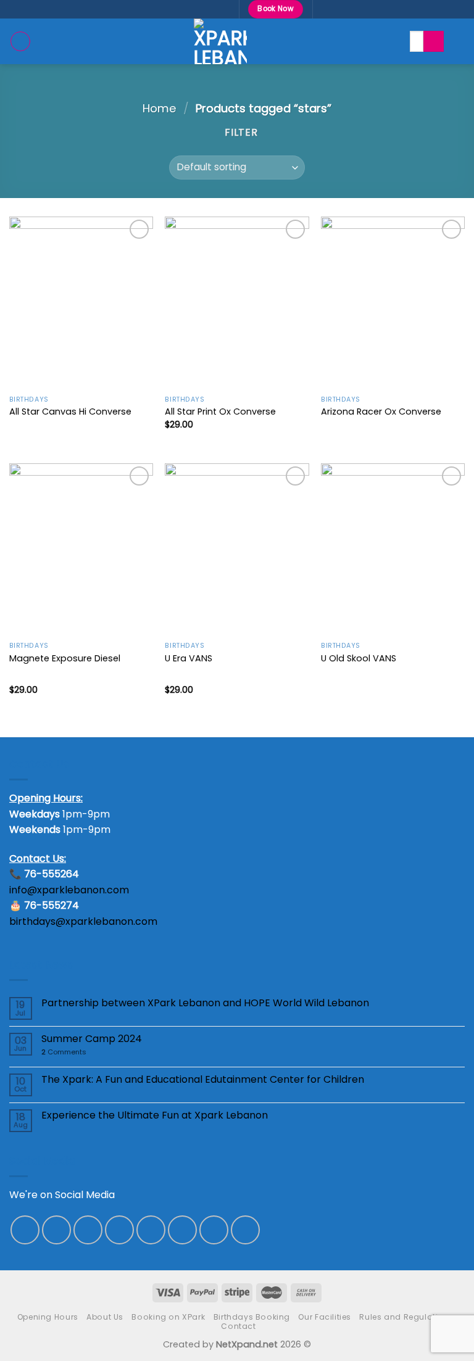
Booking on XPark (168, 1317)
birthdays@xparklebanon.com (83, 921)
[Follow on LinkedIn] (213, 1229)
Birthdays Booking (252, 1317)
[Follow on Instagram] (56, 1229)
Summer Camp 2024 (91, 1039)
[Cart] (458, 41)
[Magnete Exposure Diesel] (81, 549)
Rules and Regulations (406, 1317)
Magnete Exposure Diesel (64, 658)
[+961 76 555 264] (224, 9)
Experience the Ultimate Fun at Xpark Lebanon (154, 1115)
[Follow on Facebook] (25, 1229)
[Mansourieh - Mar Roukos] (166, 9)
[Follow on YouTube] (245, 1229)
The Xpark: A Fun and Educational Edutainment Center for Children (202, 1079)
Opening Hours (47, 1317)
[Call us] (182, 1229)
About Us (104, 1317)
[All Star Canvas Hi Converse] (81, 303)
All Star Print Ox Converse (220, 412)
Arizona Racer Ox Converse (381, 412)
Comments (63, 1052)
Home (160, 108)
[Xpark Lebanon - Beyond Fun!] (220, 41)
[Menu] (20, 41)
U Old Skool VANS (358, 658)
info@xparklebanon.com (69, 890)
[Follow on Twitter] (119, 1229)
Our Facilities (324, 1317)
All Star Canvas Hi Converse (70, 412)
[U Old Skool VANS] (393, 549)
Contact (238, 1326)
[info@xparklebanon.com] (186, 9)
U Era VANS (188, 658)
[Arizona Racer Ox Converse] (393, 303)
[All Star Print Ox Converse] (237, 303)
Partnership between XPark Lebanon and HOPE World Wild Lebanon (205, 1003)
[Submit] (433, 41)
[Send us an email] (150, 1229)
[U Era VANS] (237, 549)
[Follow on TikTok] (87, 1229)
